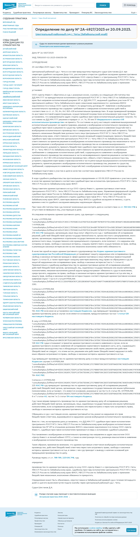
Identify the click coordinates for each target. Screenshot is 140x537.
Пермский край (9, 192)
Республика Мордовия (12, 238)
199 (59, 457)
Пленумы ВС (87, 12)
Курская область (10, 146)
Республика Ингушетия (12, 219)
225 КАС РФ (68, 457)
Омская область (10, 179)
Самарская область (11, 267)
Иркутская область (11, 103)
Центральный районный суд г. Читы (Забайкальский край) (71, 34)
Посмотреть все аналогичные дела (55, 46)
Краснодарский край (12, 136)
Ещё (133, 12)
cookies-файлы (95, 528)
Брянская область (10, 65)
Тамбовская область (11, 286)
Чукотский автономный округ (13, 328)
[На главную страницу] (17, 6)
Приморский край (10, 196)
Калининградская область (14, 112)
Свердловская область (12, 276)
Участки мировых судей (13, 29)
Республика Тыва (10, 253)
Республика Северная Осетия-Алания (15, 246)
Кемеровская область (12, 127)
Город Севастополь (11, 88)
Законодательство (103, 12)
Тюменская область (11, 299)
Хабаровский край (10, 309)
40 (45, 396)
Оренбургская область (12, 182)
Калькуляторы (63, 515)
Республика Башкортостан (14, 209)
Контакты (61, 523)
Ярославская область (12, 338)
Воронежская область (12, 78)
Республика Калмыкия (12, 222)
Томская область (10, 293)
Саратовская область (12, 270)
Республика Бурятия (11, 212)
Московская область (12, 159)
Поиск (103, 5)
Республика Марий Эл (12, 235)
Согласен (131, 530)
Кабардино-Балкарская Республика (13, 107)
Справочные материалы (66, 518)
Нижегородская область (13, 169)
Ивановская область (11, 100)
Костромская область (12, 133)
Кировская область (11, 130)
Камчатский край (10, 118)
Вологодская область (12, 75)
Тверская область (10, 290)
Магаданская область (12, 156)
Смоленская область (12, 280)
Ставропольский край (12, 283)
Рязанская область (11, 263)
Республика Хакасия (11, 257)
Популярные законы (42, 12)
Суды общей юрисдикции (47, 18)
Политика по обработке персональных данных (110, 517)
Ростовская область (11, 260)
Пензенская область (11, 189)
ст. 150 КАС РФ (128, 207)
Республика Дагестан (12, 215)
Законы (60, 512)
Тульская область (10, 296)
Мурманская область (12, 163)
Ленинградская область (13, 150)
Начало (34, 18)
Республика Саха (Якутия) (13, 242)
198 (55, 457)
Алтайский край (9, 49)
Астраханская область (12, 59)
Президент (74, 12)
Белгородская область (12, 62)
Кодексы (7, 12)
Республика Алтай (10, 206)
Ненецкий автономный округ (15, 166)
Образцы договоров (65, 521)
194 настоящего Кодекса (79, 396)
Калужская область (11, 115)
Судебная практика (22, 12)
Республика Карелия (11, 225)
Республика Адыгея (11, 202)
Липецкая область (10, 153)
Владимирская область (13, 69)
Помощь (131, 5)
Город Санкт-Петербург (12, 85)
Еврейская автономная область (12, 92)
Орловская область (11, 186)
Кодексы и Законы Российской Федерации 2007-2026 (113, 522)
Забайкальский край (11, 97)
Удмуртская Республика (13, 303)
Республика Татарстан (12, 250)
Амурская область (10, 52)
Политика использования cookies (106, 520)
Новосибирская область (13, 176)
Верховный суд (9, 22)
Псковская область (11, 199)
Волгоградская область (13, 72)
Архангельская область (13, 55)
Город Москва (9, 82)
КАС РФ (39, 233)
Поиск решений (9, 32)
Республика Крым (10, 232)
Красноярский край (11, 140)
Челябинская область (12, 318)
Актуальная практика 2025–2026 (54, 497)
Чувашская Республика (12, 324)
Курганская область (11, 143)
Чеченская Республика (12, 321)
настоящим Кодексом (81, 311)
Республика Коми (10, 229)
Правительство (60, 12)
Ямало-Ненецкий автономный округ (11, 333)
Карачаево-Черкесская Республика (12, 122)
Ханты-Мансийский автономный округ (11, 313)
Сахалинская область (12, 273)
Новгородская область (13, 173)
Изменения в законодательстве (45, 532)
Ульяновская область (12, 306)
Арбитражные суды (11, 25)
